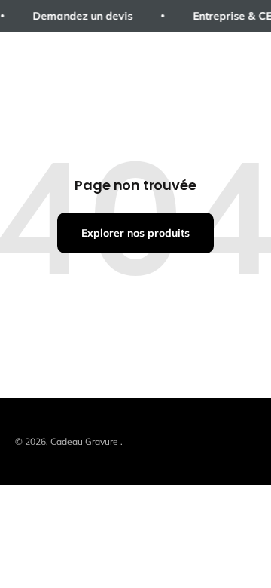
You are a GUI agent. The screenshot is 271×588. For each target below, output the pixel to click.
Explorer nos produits (135, 233)
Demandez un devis (81, 16)
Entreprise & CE (230, 16)
